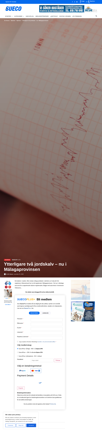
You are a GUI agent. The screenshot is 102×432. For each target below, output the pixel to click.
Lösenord (20, 332)
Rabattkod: (20, 359)
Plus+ (27, 308)
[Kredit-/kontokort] (35, 370)
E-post (19, 327)
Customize (10, 425)
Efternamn (20, 323)
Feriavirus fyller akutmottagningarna (9, 301)
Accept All (31, 425)
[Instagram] (75, 2)
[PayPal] (22, 370)
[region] (20, 420)
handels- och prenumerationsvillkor (46, 341)
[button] (9, 16)
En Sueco (7, 20)
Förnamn (20, 318)
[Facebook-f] (72, 2)
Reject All (21, 425)
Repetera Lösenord (23, 336)
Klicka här (53, 404)
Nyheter (13, 20)
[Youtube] (77, 2)
